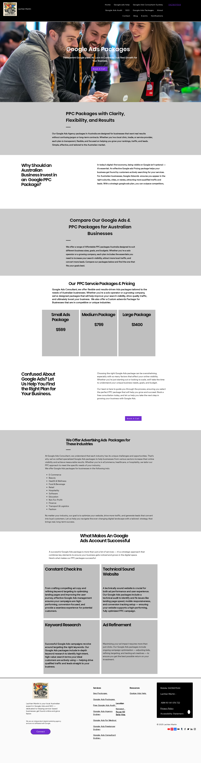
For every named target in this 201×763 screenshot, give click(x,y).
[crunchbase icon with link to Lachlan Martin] (175, 729)
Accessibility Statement (171, 713)
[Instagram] (194, 729)
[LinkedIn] (191, 729)
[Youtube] (168, 729)
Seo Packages (100, 693)
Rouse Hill (120, 712)
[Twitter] (188, 729)
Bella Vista (121, 714)
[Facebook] (185, 729)
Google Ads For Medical (105, 720)
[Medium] (178, 729)
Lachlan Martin (24, 9)
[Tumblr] (181, 729)
